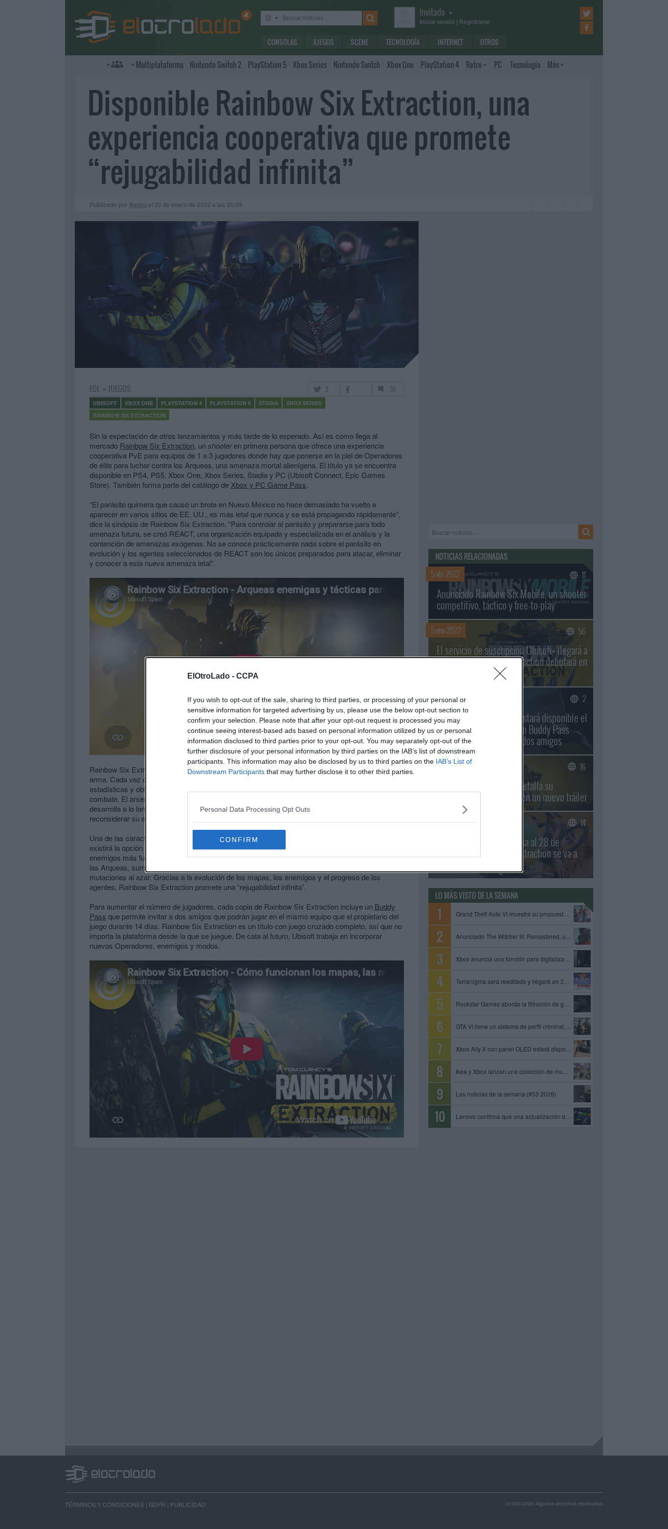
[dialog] (334, 765)
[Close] (503, 676)
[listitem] (334, 809)
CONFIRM (239, 840)
